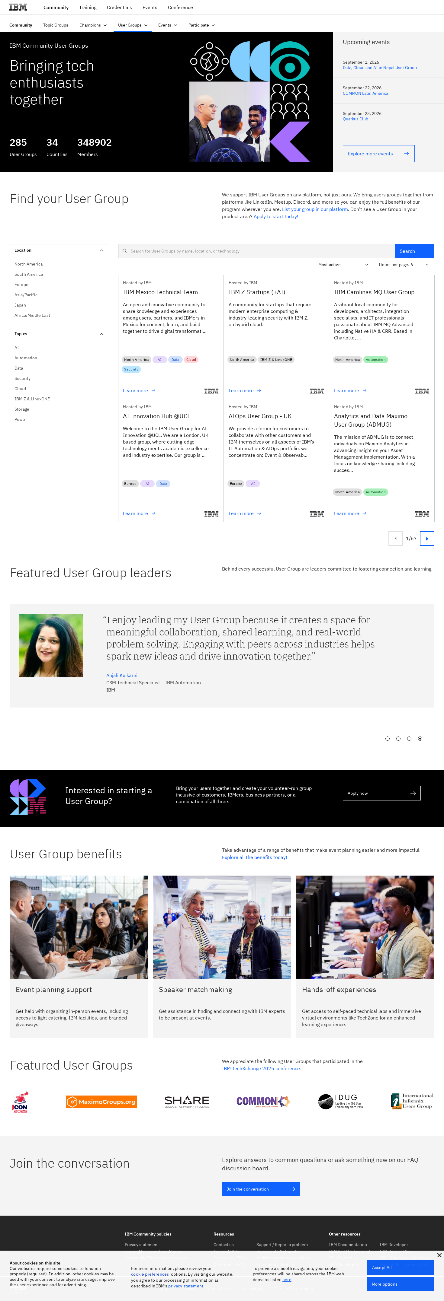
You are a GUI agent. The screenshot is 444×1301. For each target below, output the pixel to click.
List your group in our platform (315, 209)
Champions (90, 25)
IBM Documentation (348, 1244)
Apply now (358, 793)
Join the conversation (248, 1189)
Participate (198, 25)
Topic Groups (55, 25)
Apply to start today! (276, 216)
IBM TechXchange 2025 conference (261, 1068)
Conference (180, 7)
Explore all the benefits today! (254, 857)
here (286, 1279)
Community (20, 25)
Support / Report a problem (282, 1244)
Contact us (224, 1244)
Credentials (119, 7)
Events (150, 7)
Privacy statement (142, 1244)
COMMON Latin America (365, 93)
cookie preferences (150, 1274)
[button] (439, 1255)
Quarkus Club (355, 119)
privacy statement (185, 1286)
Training (87, 7)
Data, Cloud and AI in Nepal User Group (380, 67)
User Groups (130, 25)
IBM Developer (394, 1244)
